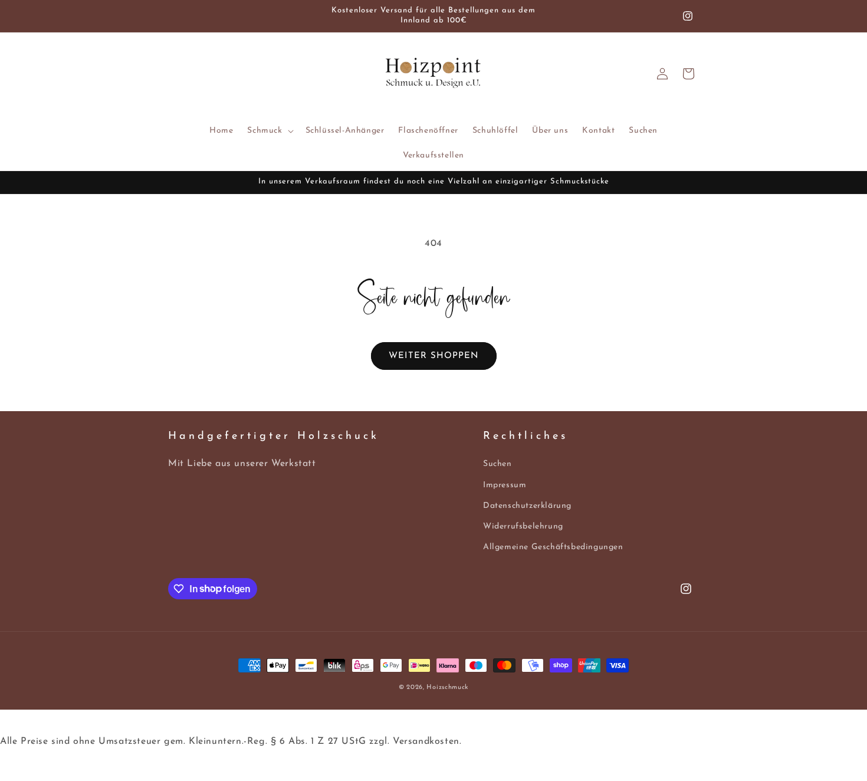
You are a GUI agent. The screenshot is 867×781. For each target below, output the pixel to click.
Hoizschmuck (447, 687)
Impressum (504, 485)
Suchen (497, 464)
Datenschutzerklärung (527, 505)
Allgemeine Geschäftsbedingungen (553, 547)
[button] (269, 131)
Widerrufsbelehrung (523, 526)
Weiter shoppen (434, 356)
